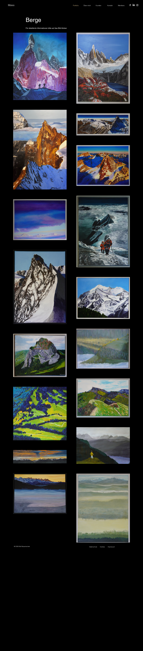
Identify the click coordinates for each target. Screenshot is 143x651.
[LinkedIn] (133, 5)
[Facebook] (130, 5)
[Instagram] (137, 5)
